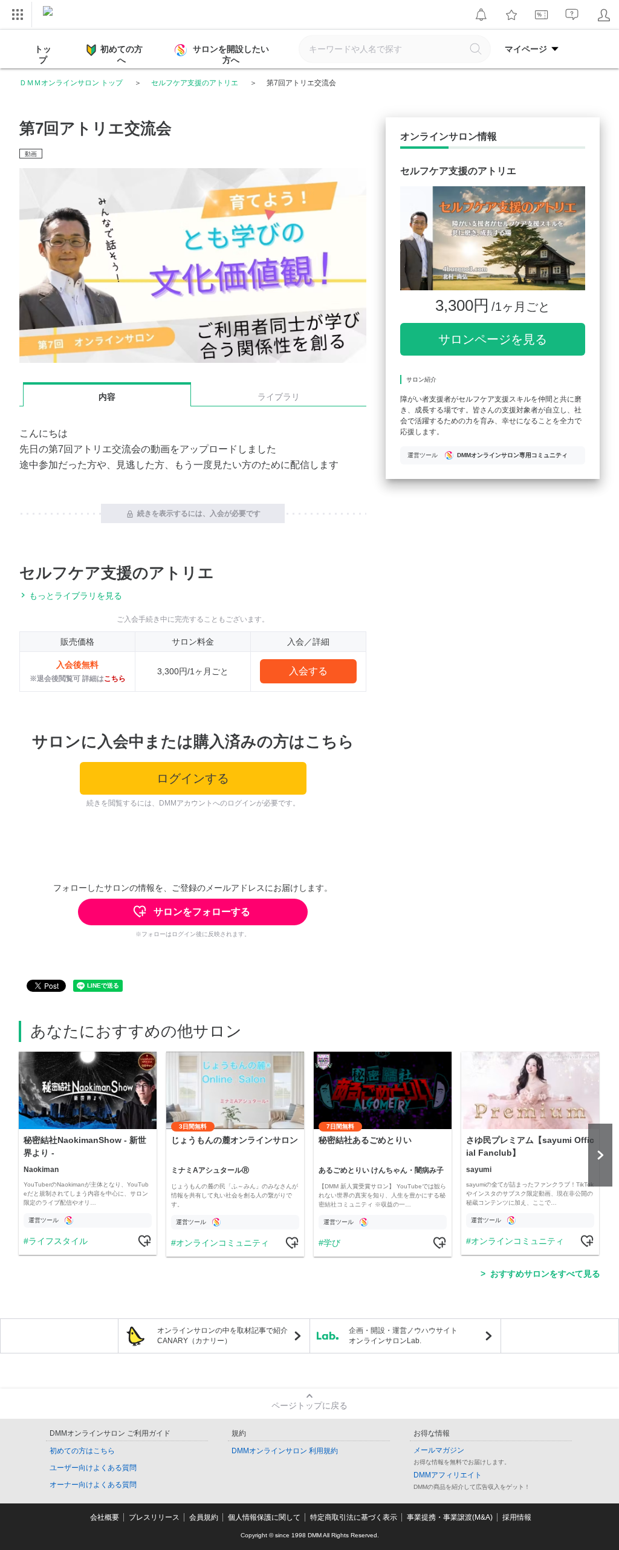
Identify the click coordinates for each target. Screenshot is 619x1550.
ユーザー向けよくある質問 (93, 1468)
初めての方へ (121, 54)
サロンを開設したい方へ (231, 54)
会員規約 (203, 1517)
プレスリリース (154, 1517)
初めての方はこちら (82, 1451)
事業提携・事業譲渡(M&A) (450, 1517)
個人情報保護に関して (264, 1517)
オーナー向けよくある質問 (93, 1484)
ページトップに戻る (309, 1405)
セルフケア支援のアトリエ (194, 83)
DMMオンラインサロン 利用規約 (285, 1451)
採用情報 (516, 1517)
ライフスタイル (58, 1241)
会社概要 (104, 1517)
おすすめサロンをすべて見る (545, 1273)
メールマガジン (438, 1450)
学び (331, 1243)
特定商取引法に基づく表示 (353, 1517)
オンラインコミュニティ (222, 1243)
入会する (308, 671)
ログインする (193, 778)
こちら (115, 678)
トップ (42, 54)
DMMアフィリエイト (447, 1475)
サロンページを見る (492, 339)
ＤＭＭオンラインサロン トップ (71, 83)
